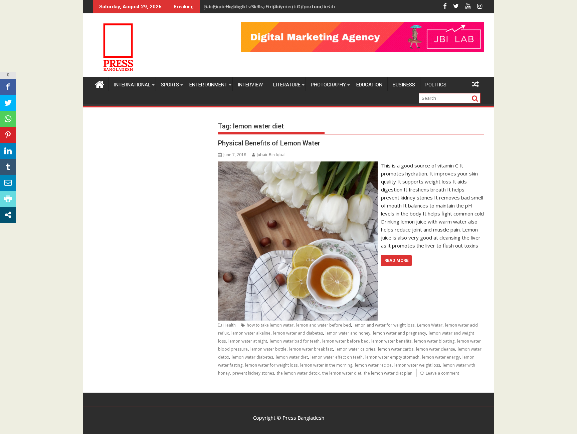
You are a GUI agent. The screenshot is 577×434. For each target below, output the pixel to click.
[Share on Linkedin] (8, 151)
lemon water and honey (348, 333)
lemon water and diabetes (298, 333)
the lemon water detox (298, 373)
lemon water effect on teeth (337, 357)
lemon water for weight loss (271, 365)
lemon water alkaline (250, 333)
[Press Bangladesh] (100, 83)
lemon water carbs (395, 349)
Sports (170, 85)
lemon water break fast (311, 349)
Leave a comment (442, 373)
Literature (287, 85)
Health (229, 325)
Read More (396, 260)
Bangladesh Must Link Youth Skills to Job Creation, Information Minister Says (295, 6)
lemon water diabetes (252, 357)
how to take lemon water (270, 325)
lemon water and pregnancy (399, 333)
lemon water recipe (373, 365)
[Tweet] (8, 103)
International (132, 85)
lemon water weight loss (417, 365)
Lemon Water (429, 325)
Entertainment (208, 85)
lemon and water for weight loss (384, 325)
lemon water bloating (434, 341)
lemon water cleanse (435, 349)
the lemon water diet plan (388, 373)
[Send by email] (8, 183)
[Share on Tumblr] (8, 167)
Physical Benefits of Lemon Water (269, 143)
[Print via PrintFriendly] (8, 199)
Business (404, 85)
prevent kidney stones (253, 373)
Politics (435, 85)
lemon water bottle (268, 349)
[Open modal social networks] (8, 215)
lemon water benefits (391, 341)
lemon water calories (355, 349)
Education (369, 85)
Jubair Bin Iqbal (271, 154)
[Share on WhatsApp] (8, 119)
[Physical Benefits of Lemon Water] (297, 165)
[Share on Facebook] (8, 87)
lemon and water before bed (323, 325)
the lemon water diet (341, 373)
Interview (250, 85)
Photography (328, 85)
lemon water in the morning (326, 365)
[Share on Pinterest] (8, 135)
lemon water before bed (345, 341)
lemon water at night (247, 341)
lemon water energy (441, 357)
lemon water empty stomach (392, 357)
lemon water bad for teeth (295, 341)
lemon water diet (292, 357)
